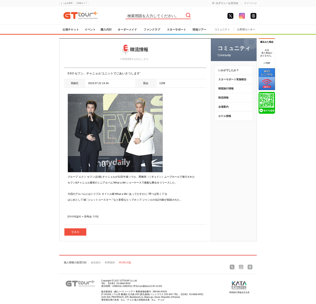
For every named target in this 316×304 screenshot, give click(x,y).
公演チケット (71, 29)
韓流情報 (223, 97)
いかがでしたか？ (228, 70)
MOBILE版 (125, 262)
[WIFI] (267, 79)
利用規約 (110, 262)
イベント (90, 29)
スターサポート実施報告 (232, 79)
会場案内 (223, 106)
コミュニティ (222, 29)
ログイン (221, 3)
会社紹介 (96, 262)
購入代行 (106, 29)
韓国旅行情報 (226, 88)
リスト (75, 231)
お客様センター (246, 29)
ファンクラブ (152, 29)
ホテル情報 (224, 116)
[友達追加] (267, 102)
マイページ (250, 3)
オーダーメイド (127, 29)
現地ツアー (199, 29)
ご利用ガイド (81, 3)
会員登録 (233, 3)
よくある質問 (66, 3)
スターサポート (176, 29)
